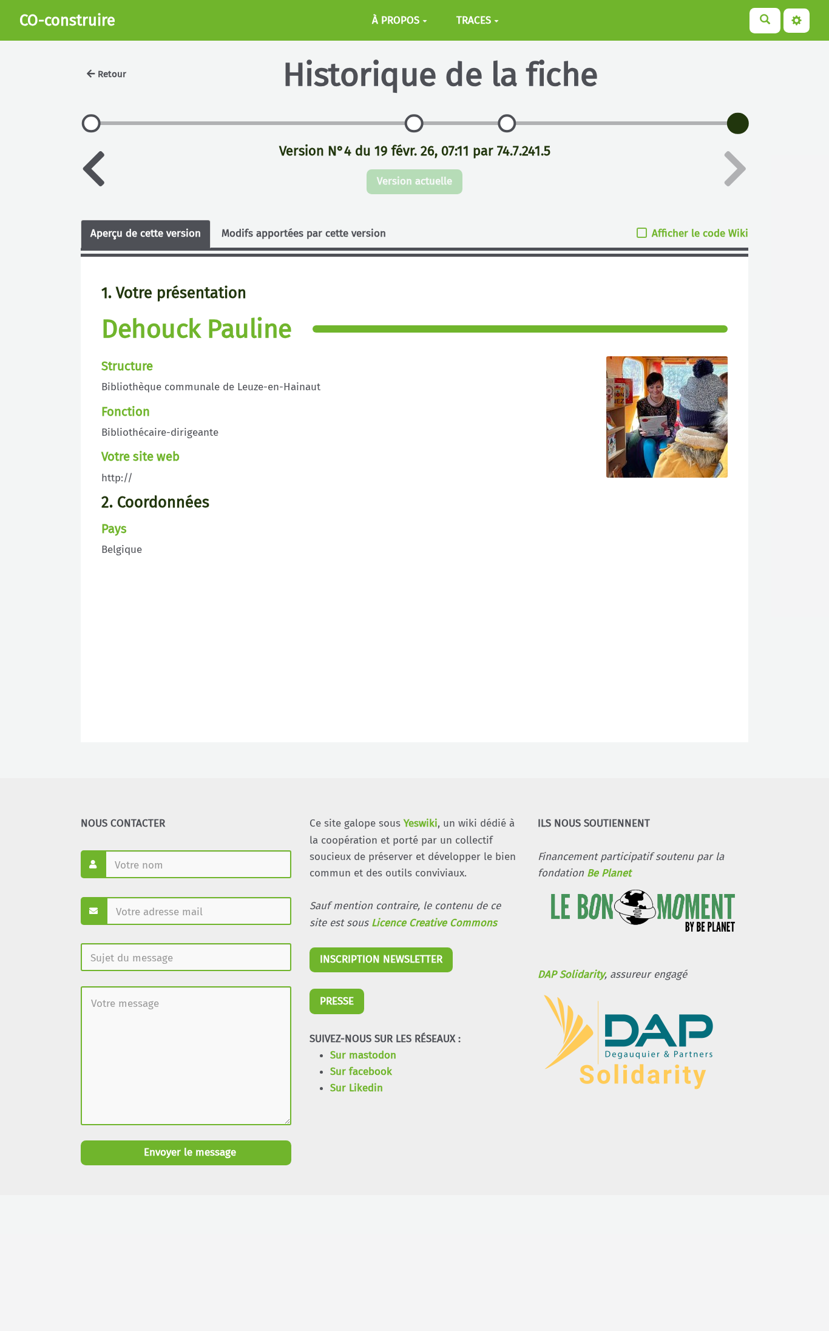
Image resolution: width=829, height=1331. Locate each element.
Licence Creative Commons (434, 922)
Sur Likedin (356, 1088)
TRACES (473, 20)
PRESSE (337, 1001)
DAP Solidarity (571, 974)
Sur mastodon (363, 1055)
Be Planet (609, 873)
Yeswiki (421, 823)
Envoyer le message (188, 1152)
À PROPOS (395, 20)
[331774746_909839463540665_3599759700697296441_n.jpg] (661, 423)
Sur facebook (361, 1071)
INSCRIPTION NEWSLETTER (381, 959)
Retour (112, 74)
